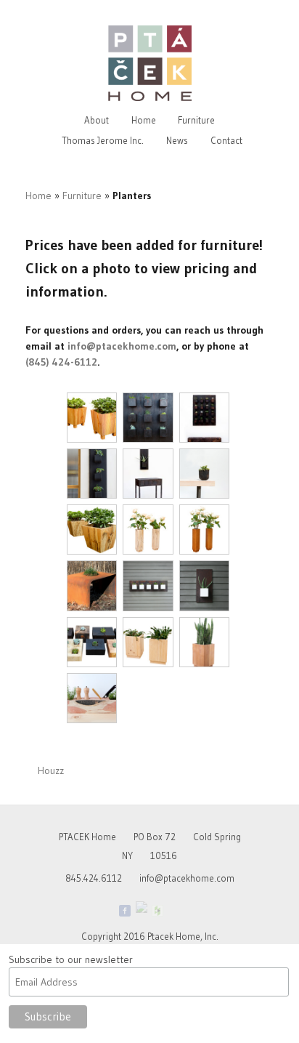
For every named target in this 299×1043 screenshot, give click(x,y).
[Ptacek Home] (141, 907)
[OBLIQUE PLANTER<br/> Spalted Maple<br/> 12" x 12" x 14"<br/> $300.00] (91, 529)
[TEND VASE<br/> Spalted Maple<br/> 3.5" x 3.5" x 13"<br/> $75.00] (147, 529)
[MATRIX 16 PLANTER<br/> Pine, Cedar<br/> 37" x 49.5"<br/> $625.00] (204, 417)
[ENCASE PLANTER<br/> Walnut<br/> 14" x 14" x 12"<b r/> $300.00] (204, 642)
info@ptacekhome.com (121, 346)
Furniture (196, 120)
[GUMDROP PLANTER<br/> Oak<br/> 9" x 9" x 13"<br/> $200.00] (204, 473)
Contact (226, 140)
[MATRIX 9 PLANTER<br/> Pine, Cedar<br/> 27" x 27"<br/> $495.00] (147, 417)
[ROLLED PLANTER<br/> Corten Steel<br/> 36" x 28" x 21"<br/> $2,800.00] (91, 585)
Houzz (51, 770)
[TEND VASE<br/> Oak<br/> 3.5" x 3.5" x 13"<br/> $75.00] (204, 529)
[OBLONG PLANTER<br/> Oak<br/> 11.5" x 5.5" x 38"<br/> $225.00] (91, 473)
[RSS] (174, 911)
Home (143, 120)
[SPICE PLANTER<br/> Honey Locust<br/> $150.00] (91, 698)
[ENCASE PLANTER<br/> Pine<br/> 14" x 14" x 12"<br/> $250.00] (147, 642)
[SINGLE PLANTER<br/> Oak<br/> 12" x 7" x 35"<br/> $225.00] (147, 473)
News (177, 140)
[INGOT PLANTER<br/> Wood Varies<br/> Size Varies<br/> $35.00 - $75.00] (91, 642)
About (96, 120)
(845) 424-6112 (61, 362)
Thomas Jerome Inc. (103, 140)
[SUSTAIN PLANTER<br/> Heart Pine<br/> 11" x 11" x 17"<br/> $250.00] (91, 417)
